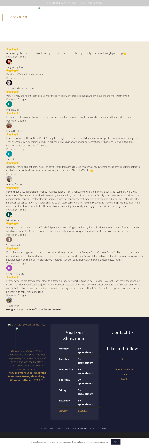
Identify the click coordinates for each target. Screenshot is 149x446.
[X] (122, 359)
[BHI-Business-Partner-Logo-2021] (26, 338)
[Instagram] (129, 359)
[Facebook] (115, 359)
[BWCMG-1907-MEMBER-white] (26, 325)
